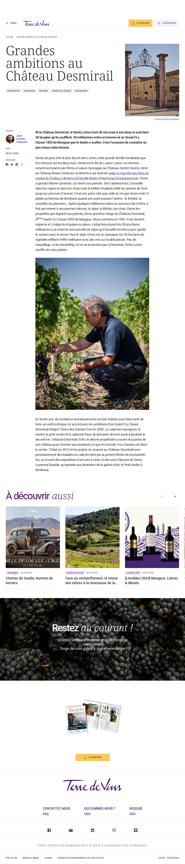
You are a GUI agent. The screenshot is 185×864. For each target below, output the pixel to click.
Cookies (48, 858)
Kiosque (135, 808)
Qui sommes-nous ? (99, 808)
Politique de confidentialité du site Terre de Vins (81, 858)
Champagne (12, 573)
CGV (132, 814)
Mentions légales (31, 858)
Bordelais (43, 91)
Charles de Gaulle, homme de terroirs (29, 580)
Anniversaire (29, 91)
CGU (87, 814)
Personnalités (81, 91)
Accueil (9, 37)
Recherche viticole (75, 573)
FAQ (46, 814)
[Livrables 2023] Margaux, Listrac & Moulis (151, 580)
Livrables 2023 (132, 573)
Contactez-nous (56, 808)
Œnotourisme (13, 91)
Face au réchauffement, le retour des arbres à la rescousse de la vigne (91, 580)
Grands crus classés (61, 91)
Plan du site (11, 858)
